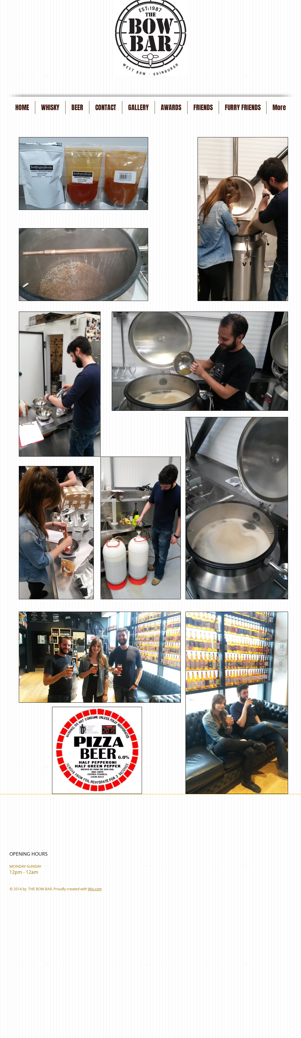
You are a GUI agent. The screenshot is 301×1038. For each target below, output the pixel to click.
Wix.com (95, 888)
